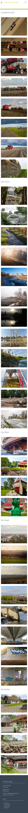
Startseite (6, 803)
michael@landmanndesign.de (12, 793)
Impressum (6, 807)
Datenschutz (7, 806)
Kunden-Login (7, 804)
